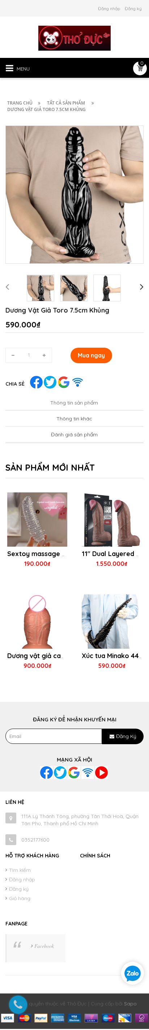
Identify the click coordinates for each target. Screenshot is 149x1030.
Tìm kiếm (20, 870)
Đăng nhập (109, 8)
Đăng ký (133, 8)
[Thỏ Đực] (74, 37)
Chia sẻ (15, 384)
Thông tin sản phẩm (74, 402)
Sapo (130, 1003)
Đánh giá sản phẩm (74, 434)
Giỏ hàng (19, 898)
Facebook (44, 945)
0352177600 (35, 839)
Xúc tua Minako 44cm (115, 656)
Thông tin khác (74, 418)
